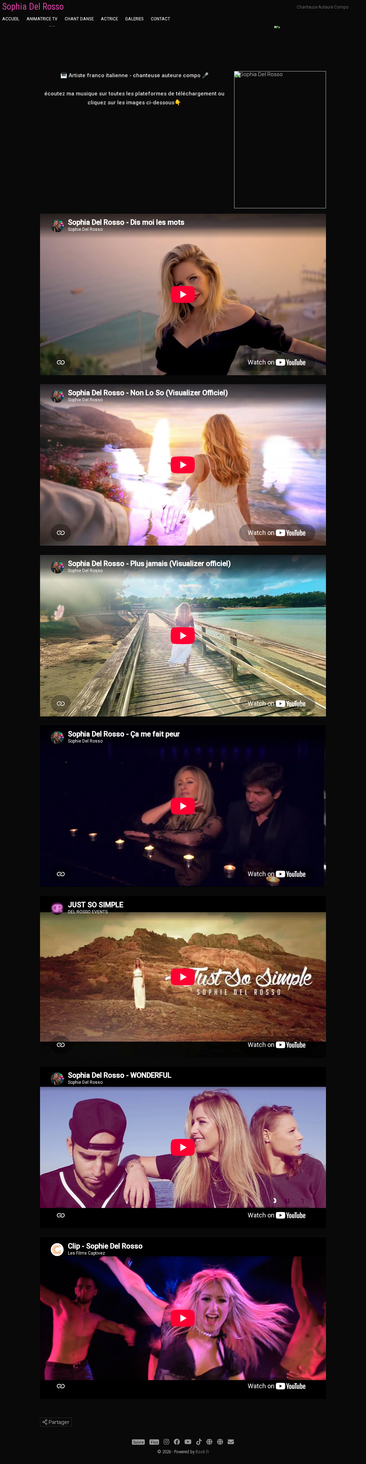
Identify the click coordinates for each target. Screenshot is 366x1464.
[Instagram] (166, 1442)
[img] (45, 1422)
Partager (58, 1422)
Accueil (10, 18)
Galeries (134, 18)
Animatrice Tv (42, 18)
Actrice (109, 18)
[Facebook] (177, 1442)
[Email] (231, 1442)
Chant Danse (79, 18)
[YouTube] (188, 1442)
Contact (160, 18)
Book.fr (202, 1451)
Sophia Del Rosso (33, 6)
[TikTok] (199, 1442)
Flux (154, 1442)
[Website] (209, 1442)
